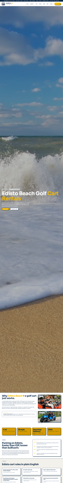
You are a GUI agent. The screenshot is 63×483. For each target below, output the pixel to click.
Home (27, 3)
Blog (47, 3)
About (44, 3)
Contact (40, 3)
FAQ (36, 3)
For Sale (51, 3)
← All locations (5, 189)
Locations (31, 3)
